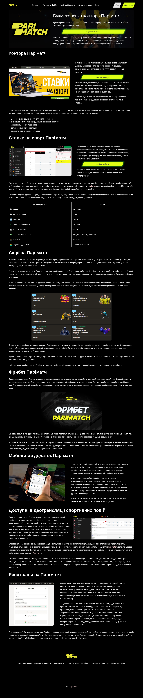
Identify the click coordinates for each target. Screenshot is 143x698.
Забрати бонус (103, 164)
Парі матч (37, 553)
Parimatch (112, 547)
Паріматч (92, 186)
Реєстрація (128, 5)
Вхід (117, 5)
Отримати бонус (93, 31)
